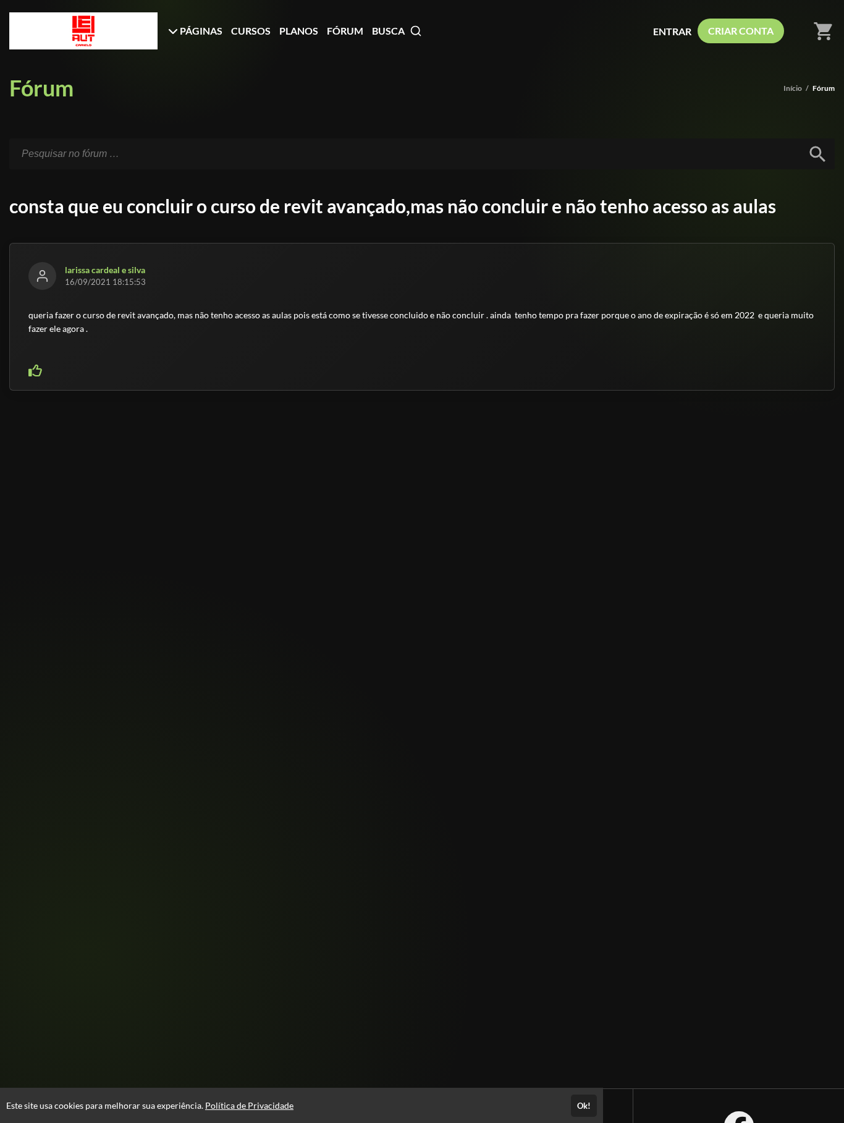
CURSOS (251, 30)
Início (792, 88)
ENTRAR (672, 31)
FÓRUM (345, 30)
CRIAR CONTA (741, 30)
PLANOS (298, 30)
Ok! (584, 1106)
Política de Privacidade (249, 1105)
